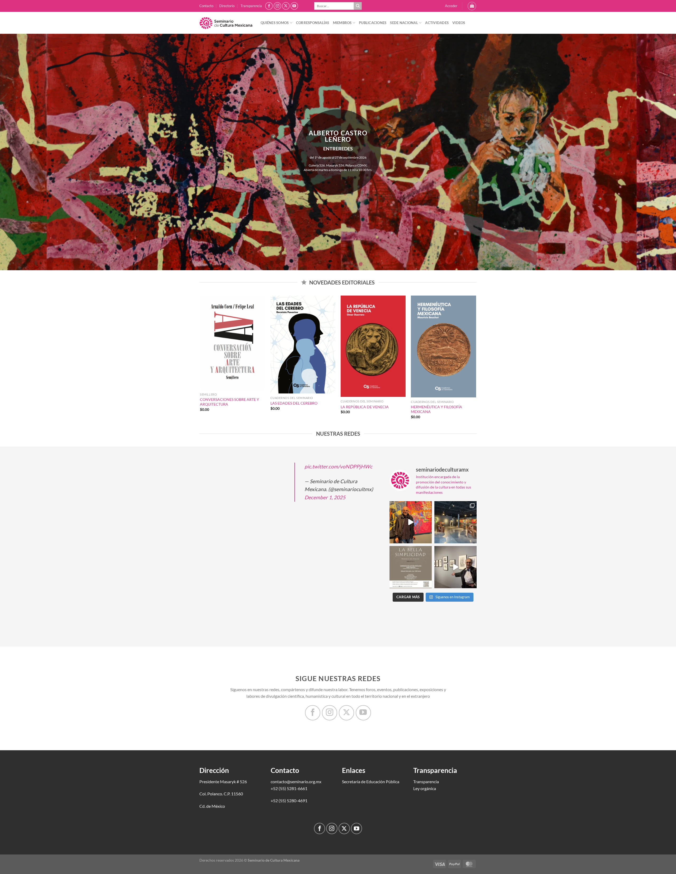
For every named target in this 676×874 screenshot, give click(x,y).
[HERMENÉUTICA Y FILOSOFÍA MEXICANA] (443, 346)
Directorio (226, 6)
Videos (458, 23)
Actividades (437, 23)
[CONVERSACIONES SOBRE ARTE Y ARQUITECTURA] (232, 343)
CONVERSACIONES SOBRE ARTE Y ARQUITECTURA (229, 402)
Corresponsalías (312, 23)
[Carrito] (472, 6)
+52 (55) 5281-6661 (289, 788)
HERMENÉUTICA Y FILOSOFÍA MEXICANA (436, 409)
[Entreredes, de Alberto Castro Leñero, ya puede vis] (455, 522)
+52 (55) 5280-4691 (289, 800)
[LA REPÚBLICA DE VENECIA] (373, 346)
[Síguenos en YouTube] (294, 6)
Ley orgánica (424, 788)
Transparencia (251, 6)
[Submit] (358, 6)
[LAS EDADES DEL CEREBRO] (303, 344)
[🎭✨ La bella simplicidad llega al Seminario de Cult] (410, 567)
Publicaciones (372, 23)
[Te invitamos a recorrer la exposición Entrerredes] (410, 522)
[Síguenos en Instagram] (277, 6)
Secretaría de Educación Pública (370, 781)
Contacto (206, 6)
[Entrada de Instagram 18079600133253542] (455, 567)
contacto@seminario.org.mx (296, 781)
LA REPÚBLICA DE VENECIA (365, 407)
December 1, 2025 (324, 497)
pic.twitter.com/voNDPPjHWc (338, 466)
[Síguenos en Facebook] (269, 6)
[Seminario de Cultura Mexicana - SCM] (226, 23)
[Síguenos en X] (286, 6)
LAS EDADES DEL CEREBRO (293, 403)
